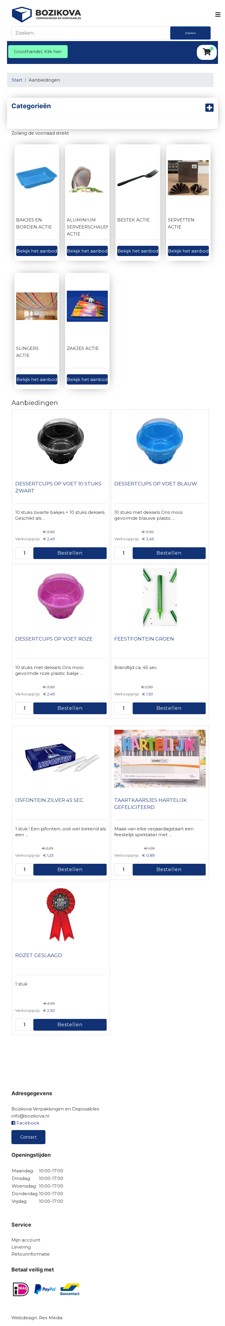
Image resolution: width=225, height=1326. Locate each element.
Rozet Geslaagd (38, 955)
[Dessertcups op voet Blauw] (160, 442)
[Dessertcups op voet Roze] (61, 597)
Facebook (27, 1123)
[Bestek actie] (137, 177)
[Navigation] (217, 14)
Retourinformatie (30, 1254)
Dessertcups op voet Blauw (155, 484)
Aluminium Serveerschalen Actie (88, 227)
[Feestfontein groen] (160, 597)
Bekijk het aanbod (36, 251)
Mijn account (25, 1240)
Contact (28, 1137)
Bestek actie (133, 220)
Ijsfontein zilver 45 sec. (49, 800)
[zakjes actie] (87, 306)
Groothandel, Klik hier (38, 51)
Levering (21, 1247)
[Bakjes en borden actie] (36, 177)
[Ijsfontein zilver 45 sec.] (61, 758)
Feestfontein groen (144, 639)
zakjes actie (83, 348)
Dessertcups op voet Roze (54, 639)
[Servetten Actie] (188, 177)
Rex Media (50, 1317)
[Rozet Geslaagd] (61, 913)
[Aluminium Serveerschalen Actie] (87, 177)
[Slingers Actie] (36, 306)
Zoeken (190, 33)
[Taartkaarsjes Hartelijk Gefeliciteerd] (160, 758)
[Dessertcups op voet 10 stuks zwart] (61, 442)
